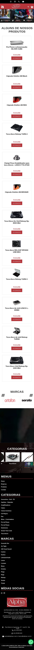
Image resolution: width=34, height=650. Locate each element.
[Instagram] (15, 2)
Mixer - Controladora (7, 519)
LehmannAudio (5, 557)
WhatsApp (30, 642)
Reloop (3, 577)
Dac (2, 516)
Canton (3, 552)
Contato (3, 489)
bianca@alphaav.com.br (24, 636)
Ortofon (3, 569)
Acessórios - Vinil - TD (8, 499)
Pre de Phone (5, 522)
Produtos (4, 487)
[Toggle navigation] (2, 7)
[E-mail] (23, 2)
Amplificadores (5, 505)
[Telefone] (19, 2)
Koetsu (3, 554)
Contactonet (21, 647)
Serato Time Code (6, 530)
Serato (3, 580)
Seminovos (4, 528)
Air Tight (3, 546)
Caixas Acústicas (6, 510)
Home (3, 481)
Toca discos (4, 533)
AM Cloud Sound (6, 549)
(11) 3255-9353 (18, 630)
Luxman (3, 563)
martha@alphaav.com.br (11, 636)
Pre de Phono (5, 525)
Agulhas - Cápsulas (7, 502)
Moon (3, 566)
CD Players (4, 513)
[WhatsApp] (11, 2)
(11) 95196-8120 (18, 633)
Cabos (3, 508)
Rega (2, 574)
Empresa (3, 484)
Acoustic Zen (5, 543)
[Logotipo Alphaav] (16, 6)
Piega (2, 572)
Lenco (3, 560)
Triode (3, 583)
